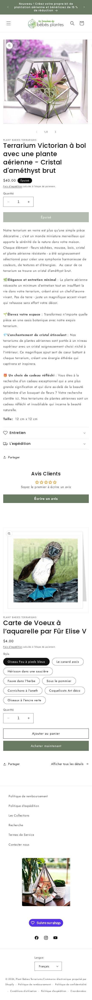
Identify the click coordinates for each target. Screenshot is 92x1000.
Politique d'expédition (24, 806)
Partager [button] (14, 457)
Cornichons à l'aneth (23, 690)
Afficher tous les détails (67, 764)
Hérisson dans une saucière (28, 671)
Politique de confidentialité (71, 984)
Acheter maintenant (46, 746)
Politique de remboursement (28, 796)
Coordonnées (78, 991)
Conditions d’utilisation (23, 991)
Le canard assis (67, 662)
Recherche (16, 825)
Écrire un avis (46, 498)
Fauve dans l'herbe (21, 681)
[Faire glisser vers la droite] (55, 132)
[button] (8, 23)
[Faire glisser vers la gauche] (36, 132)
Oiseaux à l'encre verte (24, 700)
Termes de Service (21, 835)
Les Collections (19, 815)
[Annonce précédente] (8, 7)
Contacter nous (19, 844)
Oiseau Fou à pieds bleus (26, 662)
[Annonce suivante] (84, 7)
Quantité (8, 193)
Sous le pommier (59, 681)
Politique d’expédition (53, 991)
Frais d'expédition (12, 186)
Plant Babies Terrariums (29, 979)
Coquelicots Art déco (64, 690)
